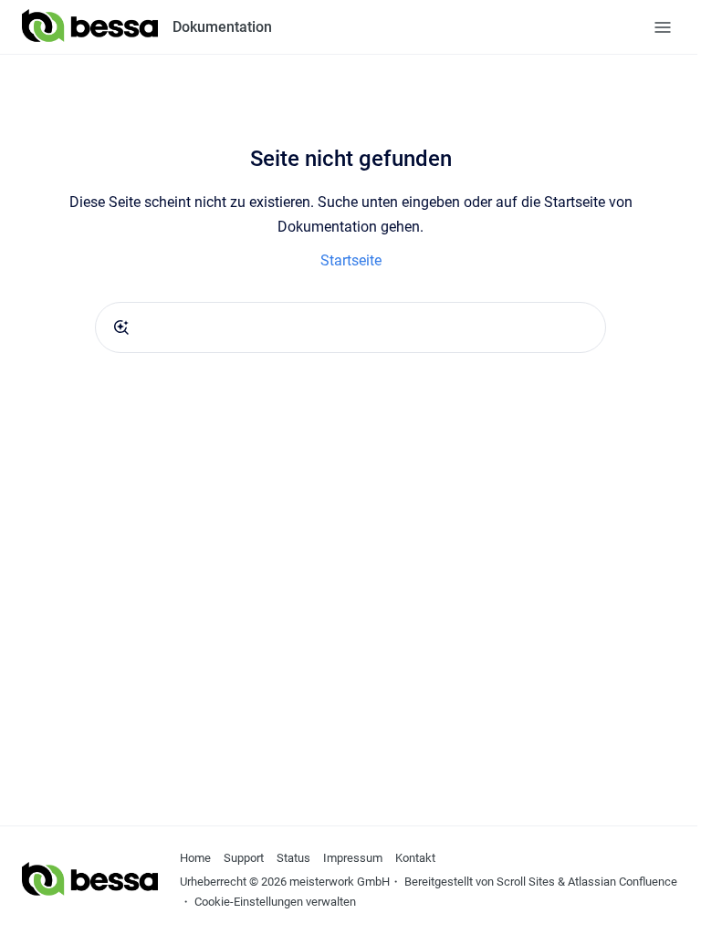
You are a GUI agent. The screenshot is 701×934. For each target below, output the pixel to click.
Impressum (352, 858)
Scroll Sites (526, 881)
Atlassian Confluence (622, 881)
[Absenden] (121, 327)
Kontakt (415, 858)
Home (195, 858)
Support (244, 858)
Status (293, 858)
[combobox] (350, 327)
